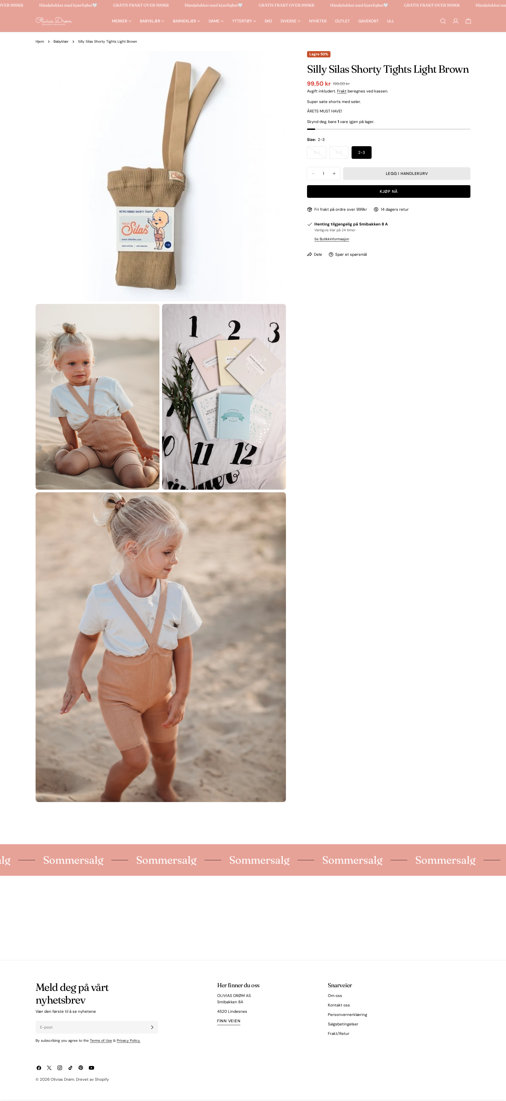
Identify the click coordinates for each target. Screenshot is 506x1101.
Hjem (40, 41)
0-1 (320, 154)
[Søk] (443, 21)
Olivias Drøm (62, 1079)
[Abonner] (152, 1027)
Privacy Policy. (128, 1040)
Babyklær (61, 41)
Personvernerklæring (347, 1014)
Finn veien (229, 1021)
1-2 (342, 154)
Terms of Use (101, 1040)
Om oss (335, 995)
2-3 (361, 152)
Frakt (342, 91)
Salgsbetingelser (343, 1024)
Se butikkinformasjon (331, 239)
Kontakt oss (339, 1005)
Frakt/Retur (338, 1033)
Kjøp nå (389, 191)
